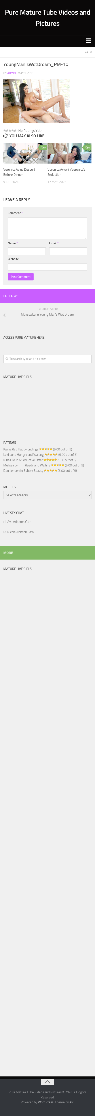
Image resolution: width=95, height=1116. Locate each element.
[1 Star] (4, 130)
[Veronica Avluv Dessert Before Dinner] (25, 153)
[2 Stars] (7, 130)
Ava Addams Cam (19, 522)
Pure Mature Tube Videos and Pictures (47, 18)
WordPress (45, 1102)
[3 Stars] (10, 130)
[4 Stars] (12, 130)
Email (54, 243)
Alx (71, 1102)
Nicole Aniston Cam (20, 532)
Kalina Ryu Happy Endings (20, 449)
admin (11, 73)
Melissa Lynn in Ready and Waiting (26, 465)
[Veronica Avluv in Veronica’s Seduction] (69, 153)
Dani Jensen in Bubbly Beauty (23, 471)
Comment (15, 213)
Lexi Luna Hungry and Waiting (23, 455)
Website (13, 259)
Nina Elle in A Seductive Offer (23, 460)
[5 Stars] (15, 130)
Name (13, 243)
